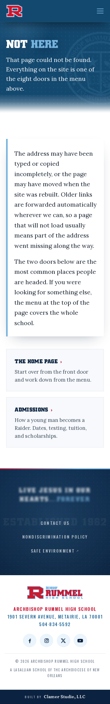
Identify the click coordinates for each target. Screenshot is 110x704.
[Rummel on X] (63, 640)
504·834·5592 (55, 624)
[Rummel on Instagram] (46, 640)
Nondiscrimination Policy (55, 537)
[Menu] (100, 11)
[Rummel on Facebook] (29, 640)
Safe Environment (53, 551)
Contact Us (55, 523)
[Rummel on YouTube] (80, 640)
